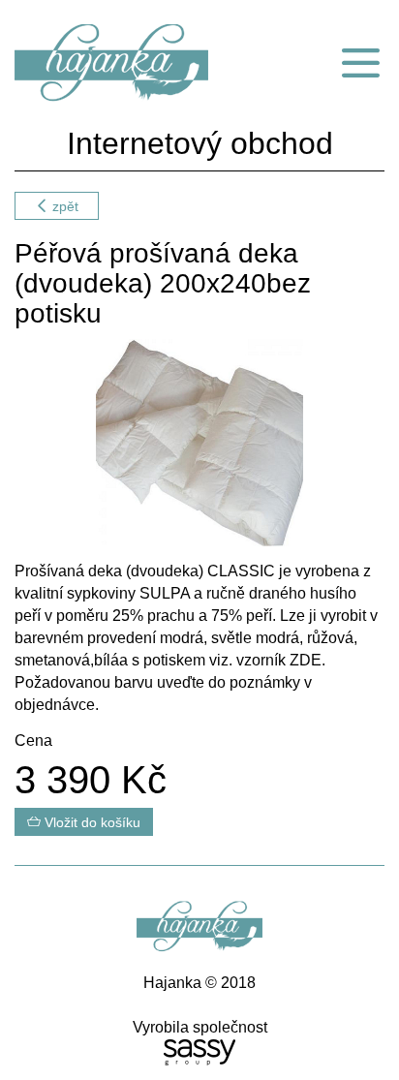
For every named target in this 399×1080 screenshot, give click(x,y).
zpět (63, 206)
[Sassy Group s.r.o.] (199, 1052)
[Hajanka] (133, 63)
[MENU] (360, 63)
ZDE (306, 660)
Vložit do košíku (90, 822)
